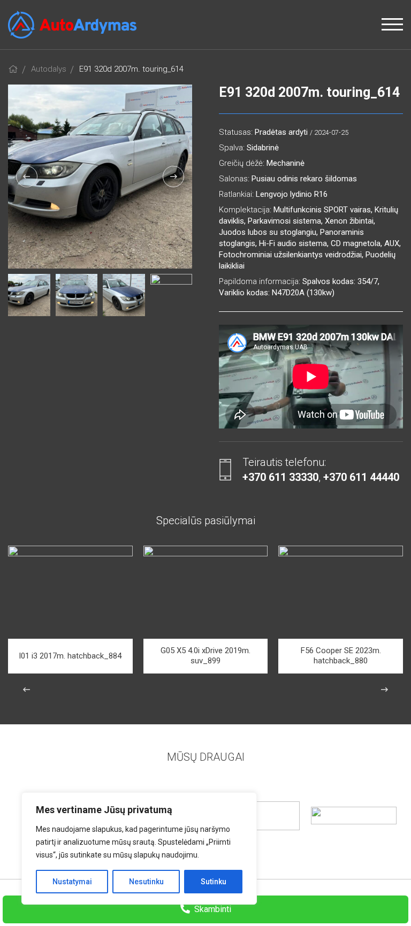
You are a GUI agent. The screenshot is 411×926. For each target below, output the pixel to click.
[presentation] (26, 176)
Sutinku (213, 881)
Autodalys (48, 69)
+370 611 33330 (280, 477)
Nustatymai (72, 881)
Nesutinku (146, 881)
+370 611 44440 (361, 477)
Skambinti (211, 909)
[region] (139, 848)
